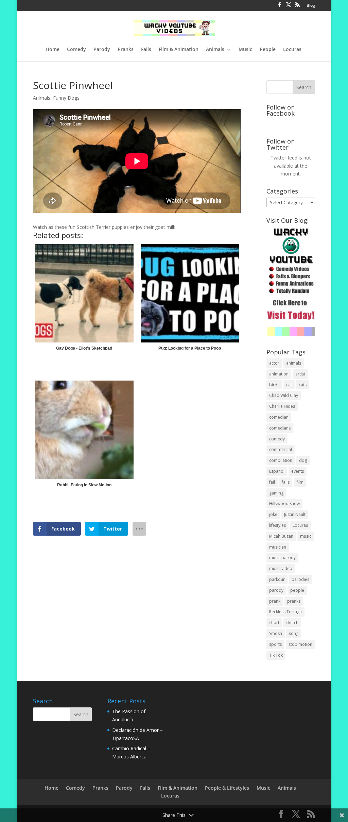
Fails (146, 49)
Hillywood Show (284, 503)
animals (293, 363)
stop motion (300, 644)
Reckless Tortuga (285, 612)
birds (274, 385)
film (299, 482)
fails (286, 482)
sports (275, 644)
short (274, 622)
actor (274, 363)
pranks (293, 601)
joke (273, 514)
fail (272, 482)
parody (276, 590)
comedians (280, 428)
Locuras (292, 49)
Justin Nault (295, 514)
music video (280, 568)
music (305, 536)
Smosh (275, 633)
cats (303, 385)
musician (277, 547)
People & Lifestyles (227, 788)
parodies (300, 579)
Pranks (126, 49)
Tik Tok (276, 655)
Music (245, 49)
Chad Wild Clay (283, 395)
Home (52, 49)
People (268, 49)
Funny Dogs (66, 98)
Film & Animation (178, 49)
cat (289, 385)
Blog (311, 5)
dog (303, 460)
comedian (279, 417)
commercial (280, 449)
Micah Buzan (281, 536)
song (293, 633)
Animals (215, 49)
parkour (277, 579)
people (297, 590)
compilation (280, 460)
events (297, 471)
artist (300, 374)
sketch (292, 622)
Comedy (76, 49)
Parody (101, 49)
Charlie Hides (282, 406)
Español (276, 471)
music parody (282, 557)
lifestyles (277, 525)
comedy (277, 439)
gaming (276, 493)
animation (279, 374)
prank (274, 601)
